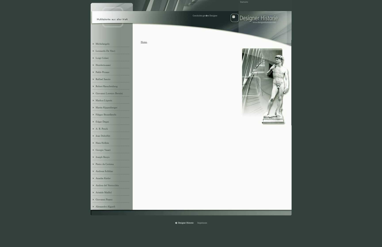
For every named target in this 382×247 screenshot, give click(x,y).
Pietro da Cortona (105, 164)
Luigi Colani (102, 58)
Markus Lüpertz (104, 100)
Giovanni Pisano (104, 199)
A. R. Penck (102, 128)
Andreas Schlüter (104, 171)
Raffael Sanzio (103, 79)
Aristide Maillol (104, 192)
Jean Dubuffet (103, 135)
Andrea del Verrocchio (107, 185)
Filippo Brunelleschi (106, 114)
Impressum (202, 223)
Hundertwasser (103, 65)
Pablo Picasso (102, 72)
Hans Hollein (102, 143)
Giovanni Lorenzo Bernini (109, 93)
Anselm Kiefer (103, 178)
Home (144, 42)
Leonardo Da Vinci (105, 51)
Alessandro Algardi (105, 206)
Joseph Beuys (102, 157)
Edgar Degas (102, 121)
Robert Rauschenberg (107, 86)
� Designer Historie (184, 223)
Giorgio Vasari (103, 150)
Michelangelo (103, 43)
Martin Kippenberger (106, 107)
